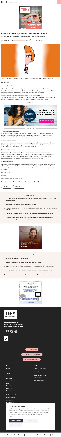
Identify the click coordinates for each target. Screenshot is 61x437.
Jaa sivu (38, 40)
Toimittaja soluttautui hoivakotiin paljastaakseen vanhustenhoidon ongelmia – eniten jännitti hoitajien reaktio (31, 199)
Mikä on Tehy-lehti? (11, 397)
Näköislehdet (9, 400)
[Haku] (55, 2)
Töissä (8, 373)
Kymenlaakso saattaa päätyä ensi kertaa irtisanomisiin (21, 204)
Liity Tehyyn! (18, 186)
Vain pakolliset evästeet (31, 420)
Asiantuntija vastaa (11, 381)
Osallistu (36, 366)
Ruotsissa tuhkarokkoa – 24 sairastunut (17, 258)
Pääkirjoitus (9, 388)
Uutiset (8, 368)
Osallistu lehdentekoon (33, 359)
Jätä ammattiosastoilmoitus (40, 374)
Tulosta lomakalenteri (39, 380)
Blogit (8, 383)
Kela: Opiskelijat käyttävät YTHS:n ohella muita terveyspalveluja (23, 262)
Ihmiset (8, 376)
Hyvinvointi (9, 378)
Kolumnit (8, 386)
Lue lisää (11, 416)
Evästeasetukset (15, 425)
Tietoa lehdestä (11, 395)
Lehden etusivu (10, 366)
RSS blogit (46, 435)
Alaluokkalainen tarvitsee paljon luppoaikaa (11, 178)
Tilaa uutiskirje (33, 349)
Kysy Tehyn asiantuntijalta (40, 371)
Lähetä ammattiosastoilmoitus (33, 354)
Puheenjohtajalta (10, 391)
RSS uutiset (39, 435)
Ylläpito (53, 435)
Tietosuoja (20, 435)
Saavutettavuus (29, 435)
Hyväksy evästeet (15, 420)
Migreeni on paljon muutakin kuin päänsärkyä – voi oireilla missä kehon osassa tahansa (29, 213)
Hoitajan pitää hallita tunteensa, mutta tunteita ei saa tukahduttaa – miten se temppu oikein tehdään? (31, 208)
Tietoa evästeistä (11, 435)
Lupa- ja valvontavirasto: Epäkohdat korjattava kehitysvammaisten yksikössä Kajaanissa (30, 266)
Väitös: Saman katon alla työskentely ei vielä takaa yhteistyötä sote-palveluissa (27, 274)
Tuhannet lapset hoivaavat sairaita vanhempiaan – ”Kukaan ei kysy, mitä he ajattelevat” (21, 181)
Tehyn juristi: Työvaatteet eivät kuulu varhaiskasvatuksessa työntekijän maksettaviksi (29, 270)
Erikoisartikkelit (10, 371)
